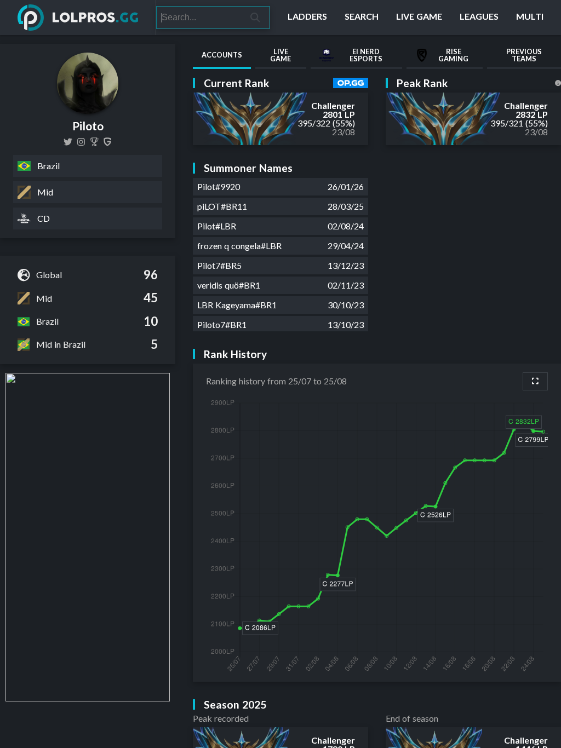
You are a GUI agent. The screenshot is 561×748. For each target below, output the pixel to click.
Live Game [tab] (280, 55)
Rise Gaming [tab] (453, 55)
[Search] (256, 17)
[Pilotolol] (68, 141)
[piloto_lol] (81, 141)
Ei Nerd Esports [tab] (366, 55)
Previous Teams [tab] (524, 55)
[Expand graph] (535, 381)
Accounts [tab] (222, 54)
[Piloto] (94, 141)
